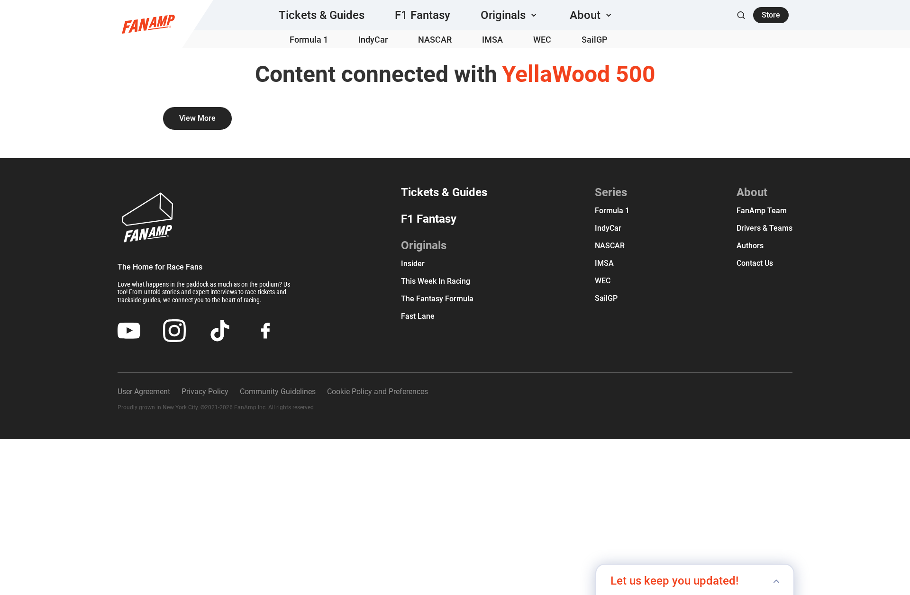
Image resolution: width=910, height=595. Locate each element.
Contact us (755, 263)
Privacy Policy (205, 391)
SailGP (606, 298)
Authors (750, 245)
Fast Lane (418, 316)
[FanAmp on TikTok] (220, 330)
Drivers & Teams (764, 228)
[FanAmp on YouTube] (129, 330)
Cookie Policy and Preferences (377, 391)
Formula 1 (612, 210)
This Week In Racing (435, 281)
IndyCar (608, 228)
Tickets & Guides (444, 192)
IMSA (604, 263)
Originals (423, 245)
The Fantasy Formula (437, 298)
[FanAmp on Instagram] (174, 330)
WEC (602, 280)
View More (197, 118)
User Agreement (144, 391)
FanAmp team (762, 210)
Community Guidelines (278, 391)
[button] (510, 15)
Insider (413, 263)
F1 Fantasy (428, 219)
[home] (148, 24)
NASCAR (610, 245)
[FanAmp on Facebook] (265, 330)
